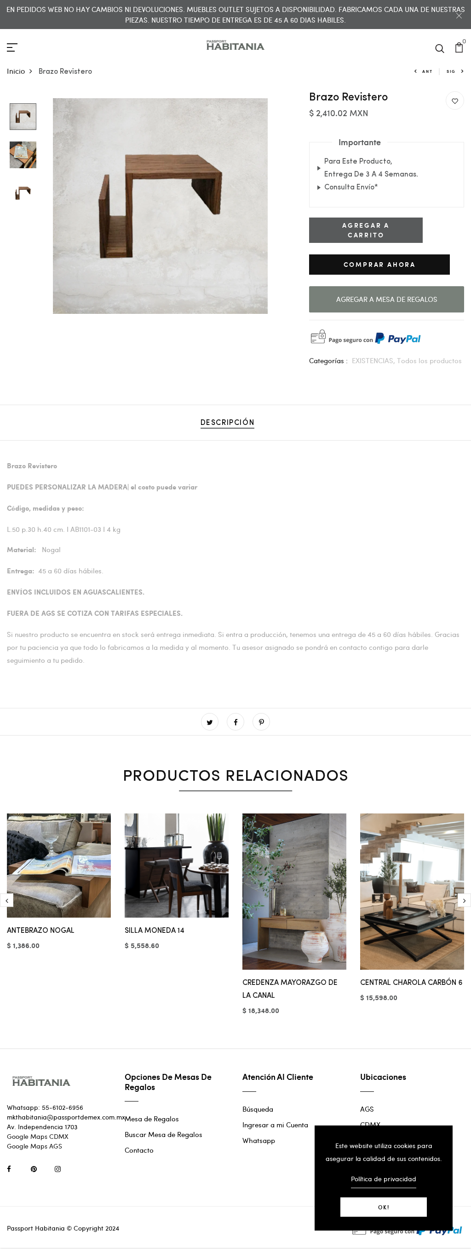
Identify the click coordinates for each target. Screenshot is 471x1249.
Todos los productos (429, 360)
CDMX (370, 1124)
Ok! (384, 1207)
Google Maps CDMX (38, 1136)
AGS (367, 1108)
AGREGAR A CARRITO (366, 230)
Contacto (139, 1150)
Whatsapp (258, 1140)
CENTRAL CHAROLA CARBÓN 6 (411, 983)
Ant (427, 71)
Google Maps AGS (34, 1146)
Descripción (228, 423)
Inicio (16, 71)
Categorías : (328, 360)
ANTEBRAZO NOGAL (41, 931)
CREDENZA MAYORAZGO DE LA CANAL (290, 989)
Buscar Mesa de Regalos (163, 1134)
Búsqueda (257, 1108)
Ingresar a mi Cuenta (275, 1124)
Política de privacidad (383, 1178)
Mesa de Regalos (152, 1118)
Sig (451, 71)
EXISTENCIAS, (374, 360)
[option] (23, 117)
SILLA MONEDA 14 (154, 931)
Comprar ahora (380, 264)
